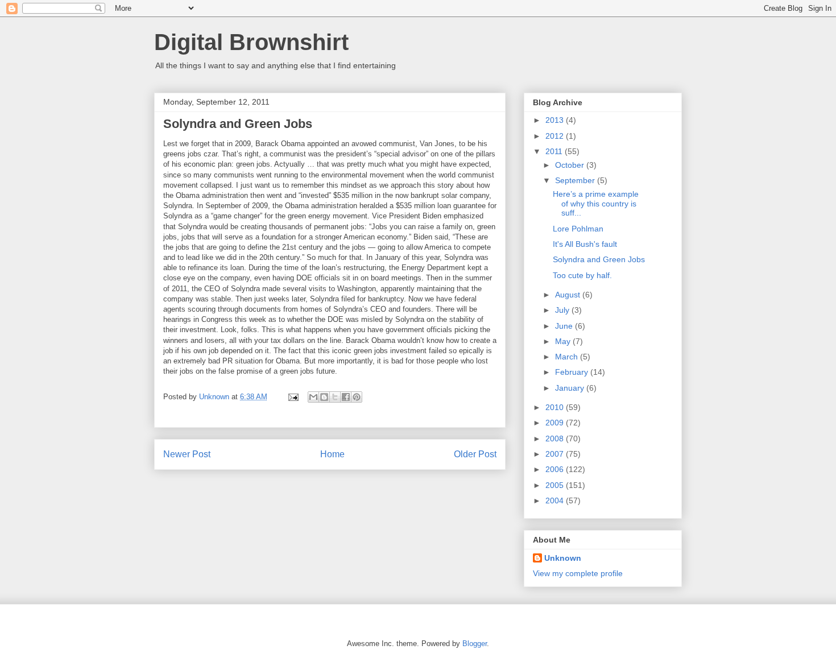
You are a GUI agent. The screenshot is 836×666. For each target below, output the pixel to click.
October (570, 164)
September (576, 180)
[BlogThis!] (324, 397)
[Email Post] (292, 396)
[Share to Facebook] (345, 397)
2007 (555, 453)
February (572, 372)
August (568, 294)
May (564, 341)
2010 (555, 407)
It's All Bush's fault (585, 244)
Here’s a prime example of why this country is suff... (596, 203)
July (563, 310)
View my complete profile (578, 573)
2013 (555, 120)
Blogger (474, 643)
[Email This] (313, 397)
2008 (555, 438)
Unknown (562, 557)
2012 (555, 135)
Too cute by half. (582, 275)
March (567, 356)
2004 (555, 500)
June (565, 325)
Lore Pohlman (578, 228)
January (570, 387)
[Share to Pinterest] (356, 397)
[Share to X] (335, 397)
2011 (555, 151)
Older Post (475, 454)
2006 (555, 469)
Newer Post (186, 454)
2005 (555, 485)
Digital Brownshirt (251, 42)
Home (332, 454)
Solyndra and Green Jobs (599, 259)
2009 (555, 422)
